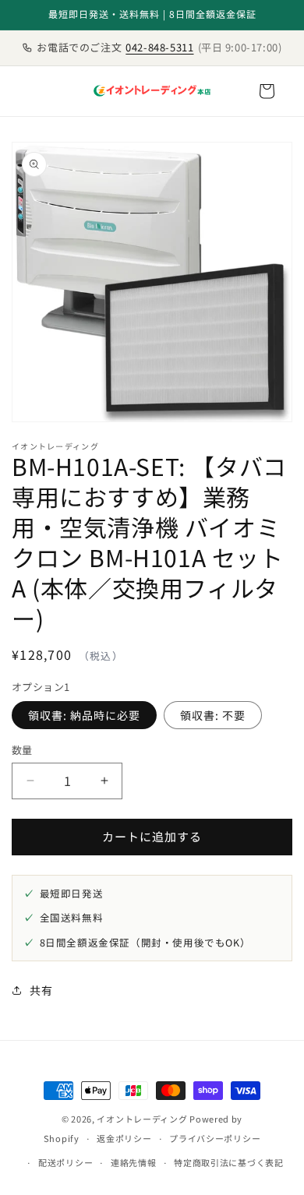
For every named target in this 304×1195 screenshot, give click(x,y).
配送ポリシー (65, 1162)
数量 (22, 749)
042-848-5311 (159, 47)
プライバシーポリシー (214, 1138)
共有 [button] (41, 990)
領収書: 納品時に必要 (84, 715)
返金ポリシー (124, 1138)
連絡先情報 (134, 1162)
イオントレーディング (142, 1118)
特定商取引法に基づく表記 (228, 1162)
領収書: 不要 (213, 715)
